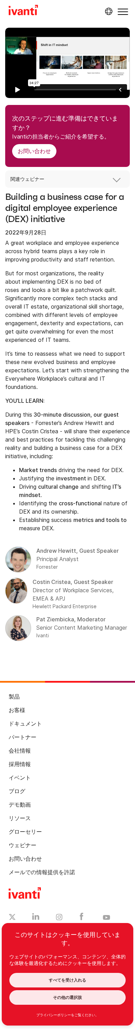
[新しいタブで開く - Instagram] (59, 918)
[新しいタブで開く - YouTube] (106, 917)
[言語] (107, 11)
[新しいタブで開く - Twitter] (12, 917)
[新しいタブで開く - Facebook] (81, 918)
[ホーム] (23, 11)
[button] (123, 12)
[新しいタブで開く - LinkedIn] (35, 918)
